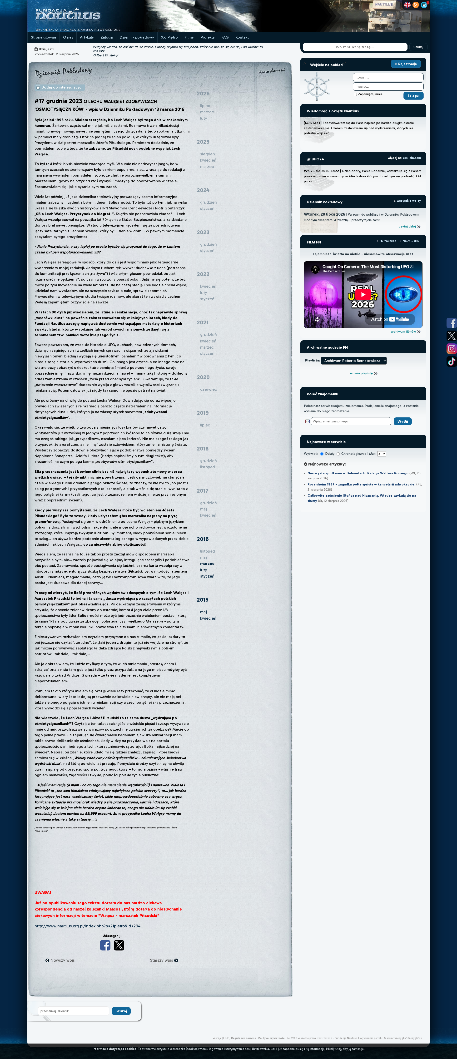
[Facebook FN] (452, 323)
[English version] (407, 5)
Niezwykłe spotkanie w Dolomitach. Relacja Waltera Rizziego (358, 473)
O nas (68, 37)
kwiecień (208, 618)
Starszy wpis (162, 960)
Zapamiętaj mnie (370, 94)
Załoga (107, 37)
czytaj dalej (408, 226)
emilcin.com (412, 158)
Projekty (208, 37)
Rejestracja (407, 64)
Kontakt (242, 37)
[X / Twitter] (119, 945)
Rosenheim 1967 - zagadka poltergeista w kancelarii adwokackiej (361, 484)
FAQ (225, 37)
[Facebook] (105, 945)
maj (203, 611)
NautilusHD (410, 241)
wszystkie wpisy (408, 201)
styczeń (207, 576)
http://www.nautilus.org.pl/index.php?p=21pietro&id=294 (87, 926)
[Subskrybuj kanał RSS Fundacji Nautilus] (415, 5)
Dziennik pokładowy (137, 37)
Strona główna (43, 37)
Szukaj (418, 47)
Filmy (189, 37)
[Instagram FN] (452, 348)
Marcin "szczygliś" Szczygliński (403, 1038)
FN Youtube (388, 241)
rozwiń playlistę (362, 373)
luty (203, 570)
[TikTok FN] (452, 361)
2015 (203, 599)
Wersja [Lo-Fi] (221, 1038)
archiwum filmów (404, 331)
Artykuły (87, 37)
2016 (203, 538)
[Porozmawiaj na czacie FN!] (424, 5)
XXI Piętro (169, 37)
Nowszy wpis (62, 960)
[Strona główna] (85, 31)
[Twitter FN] (452, 336)
